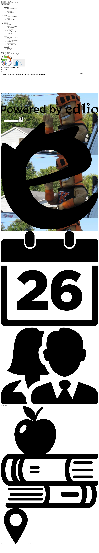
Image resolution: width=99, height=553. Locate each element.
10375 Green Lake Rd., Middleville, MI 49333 (12, 95)
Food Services (10, 27)
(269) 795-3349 (31, 95)
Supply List (9, 33)
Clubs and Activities (12, 26)
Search (2, 121)
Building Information (12, 8)
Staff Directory (10, 12)
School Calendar (11, 43)
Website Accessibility (9, 100)
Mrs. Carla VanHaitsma (6, 67)
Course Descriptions (12, 16)
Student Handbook (11, 32)
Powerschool (10, 29)
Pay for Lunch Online (12, 40)
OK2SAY (9, 30)
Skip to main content (6, 1)
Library (8, 18)
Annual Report (10, 9)
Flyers (8, 38)
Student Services (11, 19)
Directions (9, 11)
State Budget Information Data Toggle (10, 54)
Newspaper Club (11, 48)
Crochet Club (10, 49)
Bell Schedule (10, 25)
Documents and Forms (12, 37)
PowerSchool (10, 41)
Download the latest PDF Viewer (12, 99)
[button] (6, 7)
